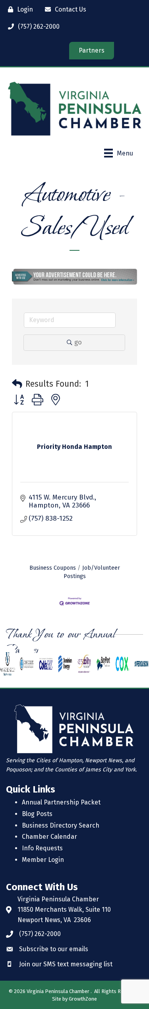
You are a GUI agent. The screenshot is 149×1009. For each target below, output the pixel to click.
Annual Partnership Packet (61, 802)
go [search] (78, 342)
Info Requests (42, 848)
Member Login (43, 859)
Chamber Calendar (49, 836)
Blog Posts (37, 814)
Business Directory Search (60, 825)
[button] (17, 384)
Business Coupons (52, 567)
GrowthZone (83, 999)
